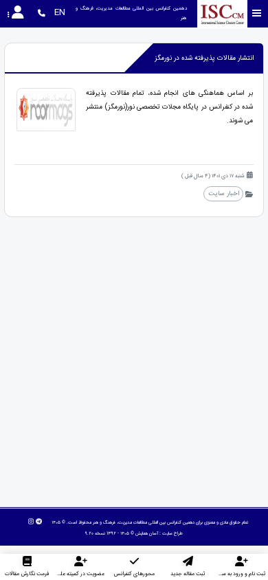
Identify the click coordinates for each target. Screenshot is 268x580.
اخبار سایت (223, 193)
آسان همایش (146, 533)
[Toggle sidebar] (256, 13)
